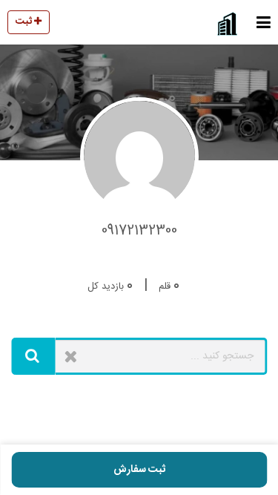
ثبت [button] (25, 21)
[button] (264, 22)
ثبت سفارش (139, 470)
